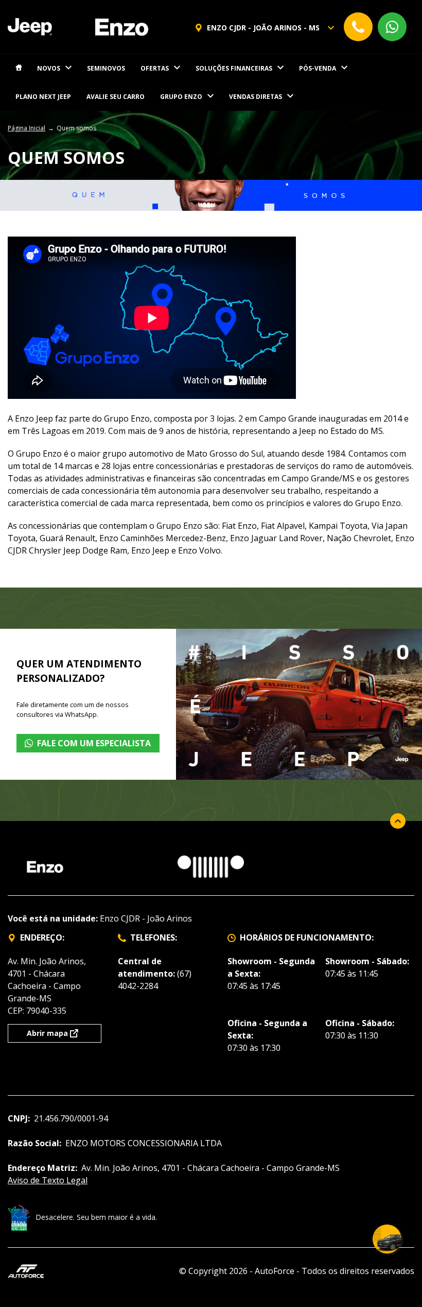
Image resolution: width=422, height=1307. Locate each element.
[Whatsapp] (392, 26)
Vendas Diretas (255, 96)
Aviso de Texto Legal (47, 1180)
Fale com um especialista (94, 743)
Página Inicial (26, 128)
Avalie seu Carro (115, 96)
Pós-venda (317, 68)
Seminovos (106, 68)
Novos (48, 68)
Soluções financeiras (234, 68)
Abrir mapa (47, 1033)
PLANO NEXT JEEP (43, 96)
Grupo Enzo (181, 96)
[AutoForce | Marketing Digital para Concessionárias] (26, 1270)
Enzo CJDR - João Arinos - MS (263, 27)
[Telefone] (358, 26)
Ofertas (154, 68)
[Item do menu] (18, 68)
